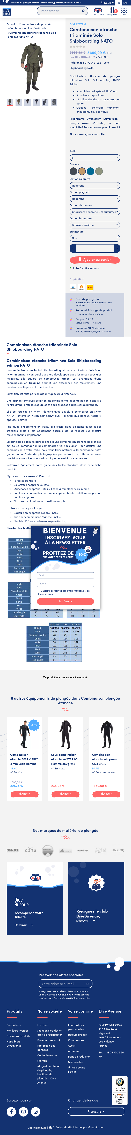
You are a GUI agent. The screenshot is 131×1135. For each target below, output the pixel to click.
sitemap (42, 1060)
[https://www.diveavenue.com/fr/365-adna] (30, 850)
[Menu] (125, 1078)
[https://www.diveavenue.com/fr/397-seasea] (13, 850)
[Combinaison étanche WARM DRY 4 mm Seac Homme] (24, 759)
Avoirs (72, 1045)
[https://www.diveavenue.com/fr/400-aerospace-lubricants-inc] (65, 850)
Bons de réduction (79, 1056)
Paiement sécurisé (48, 1040)
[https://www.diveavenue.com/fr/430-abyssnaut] (48, 850)
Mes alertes (75, 1062)
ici (118, 127)
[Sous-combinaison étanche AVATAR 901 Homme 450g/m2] (65, 759)
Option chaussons (81, 205)
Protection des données (46, 1047)
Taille (73, 151)
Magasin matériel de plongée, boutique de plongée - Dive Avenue (48, 1074)
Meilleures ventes (17, 1030)
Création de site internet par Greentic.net (78, 1127)
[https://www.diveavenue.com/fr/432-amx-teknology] (100, 850)
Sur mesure (77, 231)
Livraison (42, 1025)
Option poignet (79, 192)
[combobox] (95, 157)
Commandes (76, 1040)
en (125, 2)
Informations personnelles (76, 1027)
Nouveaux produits (18, 1036)
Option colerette (80, 179)
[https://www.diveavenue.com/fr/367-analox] (118, 850)
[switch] (119, 1101)
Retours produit (77, 1034)
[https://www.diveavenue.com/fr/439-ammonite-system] (83, 850)
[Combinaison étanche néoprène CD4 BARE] (106, 759)
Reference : (77, 62)
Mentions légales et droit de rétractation (49, 1032)
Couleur (74, 164)
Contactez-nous (47, 1055)
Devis (107, 2)
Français (95, 1111)
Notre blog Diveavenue (14, 1043)
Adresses (73, 1051)
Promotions (14, 1025)
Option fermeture (81, 218)
